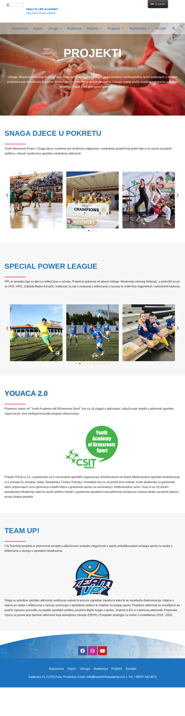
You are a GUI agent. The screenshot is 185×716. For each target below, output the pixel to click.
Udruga (53, 28)
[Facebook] (82, 650)
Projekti (92, 28)
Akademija (74, 28)
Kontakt (161, 28)
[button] (85, 230)
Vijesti (37, 28)
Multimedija (138, 28)
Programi (113, 28)
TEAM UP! (22, 531)
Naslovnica (19, 28)
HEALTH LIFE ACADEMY (42, 9)
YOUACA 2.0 (26, 393)
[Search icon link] (174, 28)
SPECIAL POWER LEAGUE (51, 266)
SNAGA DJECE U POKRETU (53, 133)
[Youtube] (102, 650)
